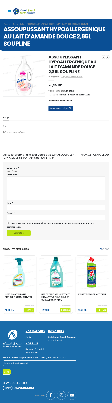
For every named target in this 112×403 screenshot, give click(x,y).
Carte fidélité (55, 340)
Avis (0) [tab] (6, 117)
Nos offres (56, 331)
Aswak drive (32, 352)
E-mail (11, 213)
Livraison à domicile (35, 349)
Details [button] (29, 310)
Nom (10, 203)
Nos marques (35, 331)
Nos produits (18, 24)
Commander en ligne (59, 108)
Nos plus (32, 343)
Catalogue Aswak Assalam (62, 337)
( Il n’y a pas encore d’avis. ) (72, 76)
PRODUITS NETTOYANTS (80, 95)
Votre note (13, 168)
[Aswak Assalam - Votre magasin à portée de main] (24, 11)
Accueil (7, 24)
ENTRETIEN (64, 95)
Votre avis (13, 174)
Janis (28, 337)
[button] (101, 249)
